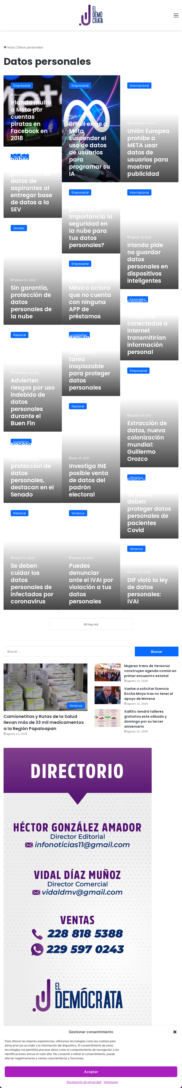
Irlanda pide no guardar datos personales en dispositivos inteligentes (147, 263)
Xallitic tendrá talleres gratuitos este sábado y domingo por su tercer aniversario (145, 719)
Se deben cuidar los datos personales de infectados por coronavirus (32, 583)
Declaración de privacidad (84, 1082)
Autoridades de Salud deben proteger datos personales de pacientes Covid (149, 508)
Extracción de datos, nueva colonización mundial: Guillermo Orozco (147, 441)
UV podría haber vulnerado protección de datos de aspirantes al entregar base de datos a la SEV (31, 180)
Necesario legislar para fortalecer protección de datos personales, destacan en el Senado (32, 469)
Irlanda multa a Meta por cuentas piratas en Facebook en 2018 (31, 120)
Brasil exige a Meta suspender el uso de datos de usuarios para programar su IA (89, 149)
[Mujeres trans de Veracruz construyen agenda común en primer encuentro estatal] (108, 672)
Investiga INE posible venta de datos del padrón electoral (88, 480)
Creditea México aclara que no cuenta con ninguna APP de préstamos (90, 298)
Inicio (10, 47)
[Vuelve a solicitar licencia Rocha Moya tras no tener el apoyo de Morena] (108, 695)
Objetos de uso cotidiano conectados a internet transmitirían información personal (148, 330)
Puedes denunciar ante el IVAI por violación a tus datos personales (91, 583)
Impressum (111, 1082)
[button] (175, 1032)
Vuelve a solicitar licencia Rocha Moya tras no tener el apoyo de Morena (148, 693)
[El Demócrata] (91, 15)
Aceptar (91, 1071)
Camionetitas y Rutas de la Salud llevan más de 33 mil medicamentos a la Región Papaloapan (44, 722)
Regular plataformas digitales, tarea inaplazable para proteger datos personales (89, 362)
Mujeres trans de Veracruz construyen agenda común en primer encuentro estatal (150, 670)
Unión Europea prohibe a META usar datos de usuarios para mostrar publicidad (148, 152)
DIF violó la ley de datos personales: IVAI (147, 590)
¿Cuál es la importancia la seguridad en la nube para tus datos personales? (91, 227)
